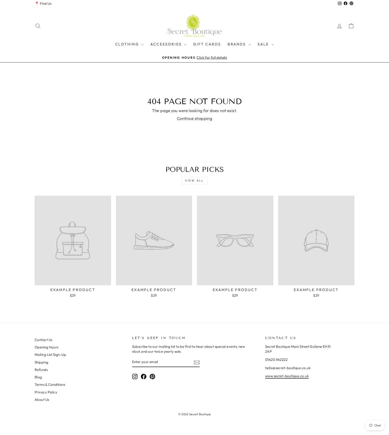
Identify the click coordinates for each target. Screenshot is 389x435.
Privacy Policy (46, 392)
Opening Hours (47, 347)
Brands (237, 44)
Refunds (41, 370)
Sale (264, 44)
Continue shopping (194, 118)
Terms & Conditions (50, 384)
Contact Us (43, 340)
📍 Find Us (43, 3)
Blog (38, 377)
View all (194, 180)
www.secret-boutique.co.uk (287, 376)
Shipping (41, 362)
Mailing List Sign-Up (50, 354)
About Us (42, 399)
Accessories (166, 44)
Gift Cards (207, 44)
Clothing (127, 44)
